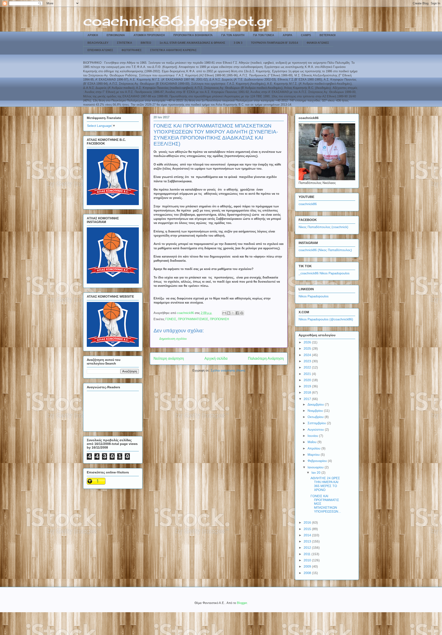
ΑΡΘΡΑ (287, 35)
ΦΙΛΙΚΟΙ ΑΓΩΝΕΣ (318, 42)
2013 (308, 541)
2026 (308, 342)
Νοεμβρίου (316, 410)
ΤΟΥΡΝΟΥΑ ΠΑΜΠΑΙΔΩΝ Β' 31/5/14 (274, 42)
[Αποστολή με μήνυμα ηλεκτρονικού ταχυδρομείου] (224, 313)
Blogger (242, 603)
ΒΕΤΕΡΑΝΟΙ (327, 35)
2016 (308, 522)
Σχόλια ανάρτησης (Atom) (228, 370)
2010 (308, 560)
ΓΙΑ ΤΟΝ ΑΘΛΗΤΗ (232, 35)
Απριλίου (314, 448)
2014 (308, 535)
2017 (308, 399)
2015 (308, 529)
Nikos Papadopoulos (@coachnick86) (326, 319)
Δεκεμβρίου (316, 404)
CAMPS (306, 35)
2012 (308, 547)
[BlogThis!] (228, 313)
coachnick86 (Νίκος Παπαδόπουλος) (325, 250)
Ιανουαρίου (316, 467)
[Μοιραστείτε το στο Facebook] (237, 313)
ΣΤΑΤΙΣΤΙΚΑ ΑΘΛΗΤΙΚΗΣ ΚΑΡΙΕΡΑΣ (173, 50)
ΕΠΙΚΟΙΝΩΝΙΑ (116, 35)
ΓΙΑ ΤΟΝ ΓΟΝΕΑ (263, 35)
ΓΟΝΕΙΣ (170, 319)
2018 (308, 392)
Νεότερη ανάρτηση (169, 358)
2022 (308, 367)
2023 (308, 361)
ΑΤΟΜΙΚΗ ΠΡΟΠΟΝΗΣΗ (149, 35)
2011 (307, 554)
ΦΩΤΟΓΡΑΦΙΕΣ (132, 50)
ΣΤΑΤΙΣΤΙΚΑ (124, 42)
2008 (308, 573)
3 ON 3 (238, 42)
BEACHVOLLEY (97, 42)
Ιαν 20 (316, 472)
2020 (308, 380)
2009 (308, 566)
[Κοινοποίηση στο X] (233, 313)
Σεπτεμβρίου (317, 423)
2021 (308, 374)
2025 (308, 348)
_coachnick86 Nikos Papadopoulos (324, 273)
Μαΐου (312, 442)
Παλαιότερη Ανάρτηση (266, 358)
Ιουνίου (313, 436)
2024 (308, 355)
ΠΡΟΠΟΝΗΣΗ (219, 319)
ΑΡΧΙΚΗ (92, 35)
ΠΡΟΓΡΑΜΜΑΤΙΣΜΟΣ (193, 319)
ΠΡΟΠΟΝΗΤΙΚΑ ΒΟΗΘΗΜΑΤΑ (193, 35)
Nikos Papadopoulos (314, 296)
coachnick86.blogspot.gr (177, 20)
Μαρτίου (314, 454)
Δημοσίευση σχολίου (173, 338)
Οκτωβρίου (316, 417)
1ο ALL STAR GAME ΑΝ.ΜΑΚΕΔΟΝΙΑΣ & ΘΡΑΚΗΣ (192, 42)
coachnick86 (308, 204)
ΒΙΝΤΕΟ (146, 42)
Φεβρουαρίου (318, 461)
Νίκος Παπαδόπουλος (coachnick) (323, 227)
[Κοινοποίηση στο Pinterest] (241, 313)
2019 (308, 386)
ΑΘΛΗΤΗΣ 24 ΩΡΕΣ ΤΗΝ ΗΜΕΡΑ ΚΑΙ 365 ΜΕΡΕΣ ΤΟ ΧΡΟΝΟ (325, 483)
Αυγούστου (316, 429)
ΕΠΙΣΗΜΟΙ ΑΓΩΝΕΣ (100, 50)
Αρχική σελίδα (215, 358)
